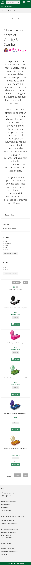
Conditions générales (8, 548)
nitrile (6, 269)
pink (6, 247)
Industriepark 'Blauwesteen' (9, 502)
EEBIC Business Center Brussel (9, 529)
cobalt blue (8, 243)
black (6, 241)
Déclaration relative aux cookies (10, 555)
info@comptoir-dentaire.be (11, 523)
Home (4, 11)
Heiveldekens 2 (5, 505)
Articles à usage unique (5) (9, 228)
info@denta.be (8, 496)
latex (6, 267)
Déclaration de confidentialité (10, 552)
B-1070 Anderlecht (6, 535)
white (6, 249)
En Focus (10, 11)
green (6, 245)
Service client (6, 544)
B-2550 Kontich (5, 507)
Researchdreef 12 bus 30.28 (8, 532)
